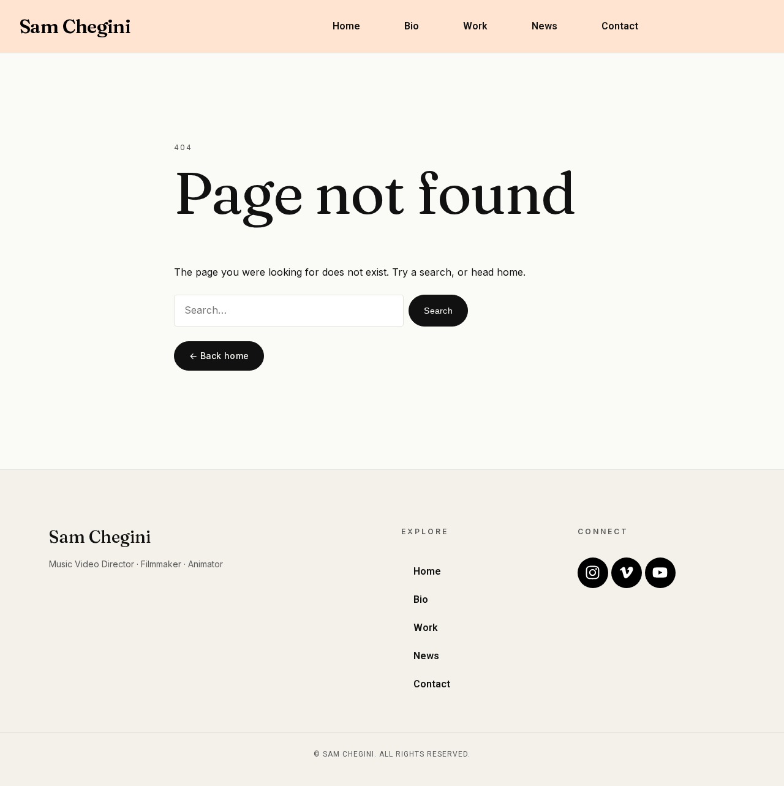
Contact (619, 26)
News (544, 26)
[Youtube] (660, 572)
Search (438, 311)
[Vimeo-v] (626, 572)
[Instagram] (593, 572)
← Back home (219, 355)
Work (475, 26)
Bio (411, 26)
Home (346, 26)
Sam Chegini (75, 26)
